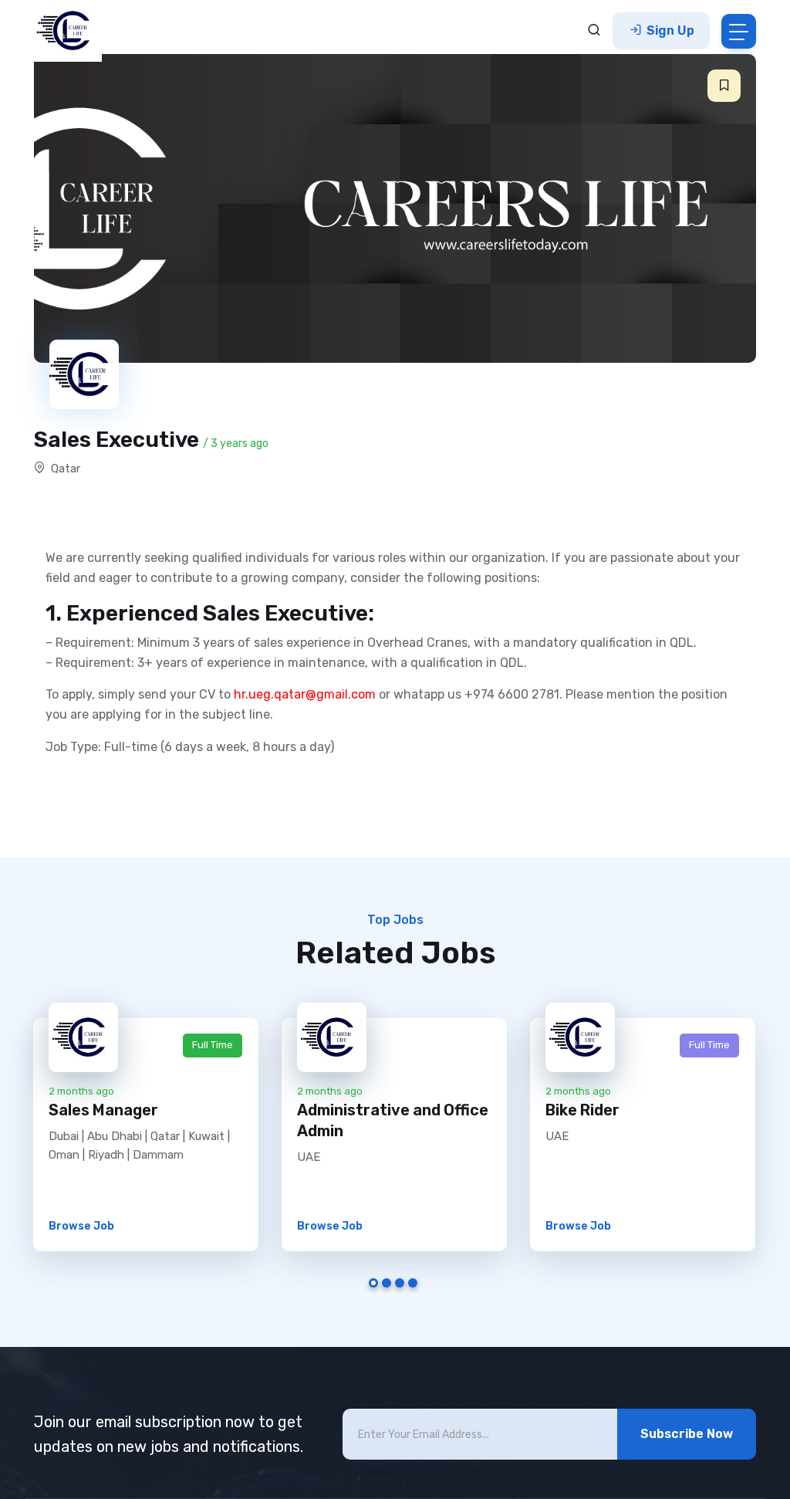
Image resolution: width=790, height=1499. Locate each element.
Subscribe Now (686, 1433)
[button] (724, 85)
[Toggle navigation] (738, 31)
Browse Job (81, 1226)
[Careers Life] (68, 31)
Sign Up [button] (668, 30)
